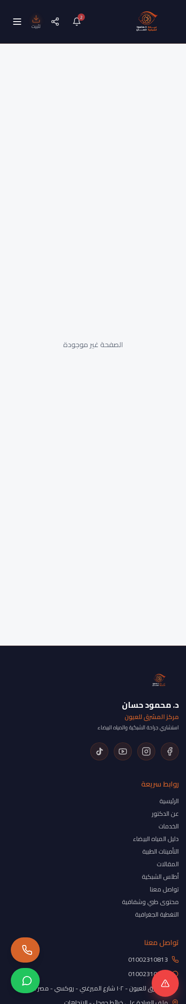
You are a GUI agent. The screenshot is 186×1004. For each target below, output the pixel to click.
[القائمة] (17, 22)
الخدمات (168, 826)
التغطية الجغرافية (157, 914)
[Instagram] (146, 751)
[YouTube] (123, 751)
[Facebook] (170, 751)
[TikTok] (99, 751)
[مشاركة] (55, 22)
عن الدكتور (165, 813)
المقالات (168, 863)
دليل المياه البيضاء (156, 838)
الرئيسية (169, 800)
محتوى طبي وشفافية (150, 901)
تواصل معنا (164, 889)
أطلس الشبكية (160, 876)
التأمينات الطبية (160, 851)
